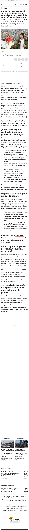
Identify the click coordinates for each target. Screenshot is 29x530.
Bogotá (4, 8)
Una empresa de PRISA (14, 518)
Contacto (6, 505)
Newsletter (22, 505)
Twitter (19, 59)
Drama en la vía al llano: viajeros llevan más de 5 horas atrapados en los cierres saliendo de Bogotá (7, 452)
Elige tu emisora (23, 4)
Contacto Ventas (14, 505)
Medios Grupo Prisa (14, 522)
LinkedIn (22, 59)
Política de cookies (22, 510)
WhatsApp (26, 59)
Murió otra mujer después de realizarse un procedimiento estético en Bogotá (9, 490)
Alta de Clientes (21, 506)
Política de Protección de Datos (9, 510)
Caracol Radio (7, 4)
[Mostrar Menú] (1, 3)
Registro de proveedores (11, 508)
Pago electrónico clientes (10, 506)
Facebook (15, 59)
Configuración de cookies (10, 512)
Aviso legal (20, 508)
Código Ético (14, 514)
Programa (14, 4)
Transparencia (21, 512)
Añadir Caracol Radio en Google (13, 65)
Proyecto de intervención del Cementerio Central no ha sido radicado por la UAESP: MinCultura (21, 452)
